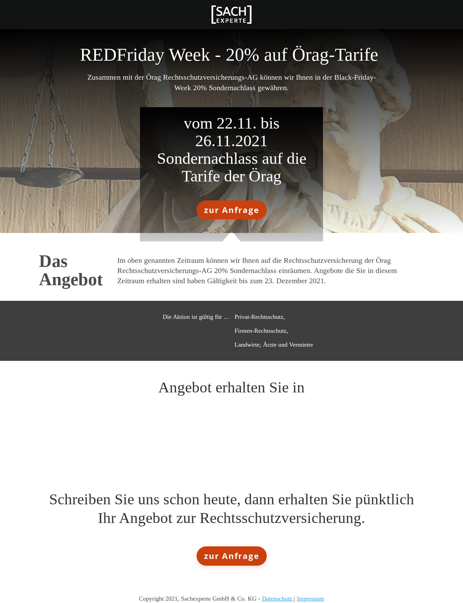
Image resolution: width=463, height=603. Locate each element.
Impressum (310, 598)
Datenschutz (278, 598)
